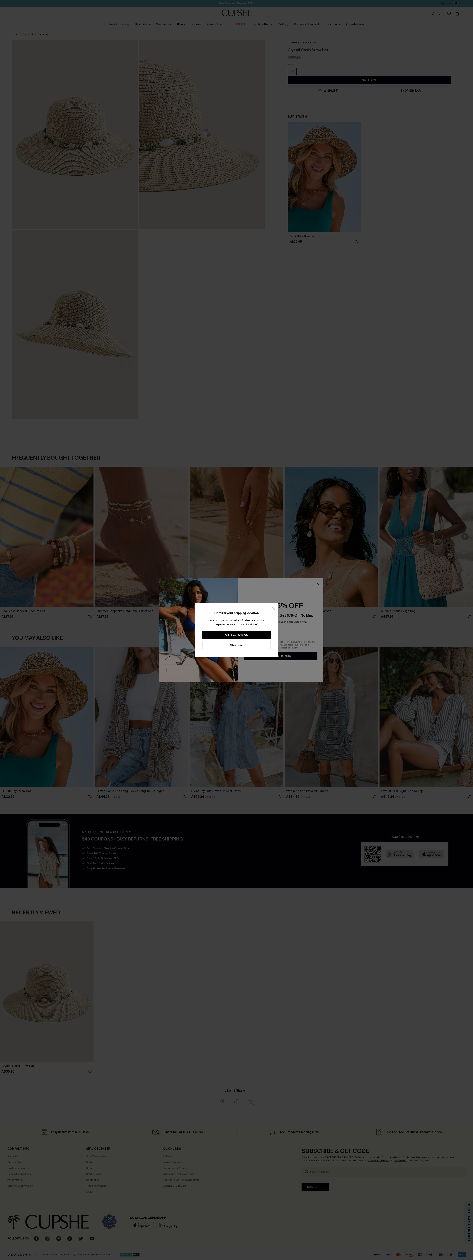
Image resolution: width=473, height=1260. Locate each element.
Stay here (236, 645)
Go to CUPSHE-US (236, 635)
